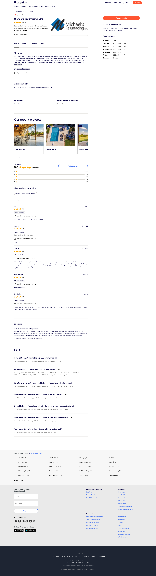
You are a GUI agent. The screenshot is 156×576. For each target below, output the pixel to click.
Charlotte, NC (54, 458)
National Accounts (92, 528)
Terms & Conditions (89, 565)
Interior (16, 7)
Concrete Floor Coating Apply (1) (25, 193)
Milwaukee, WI (23, 466)
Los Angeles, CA (85, 462)
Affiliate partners (123, 537)
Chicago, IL (83, 458)
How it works (122, 517)
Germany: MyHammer (67, 556)
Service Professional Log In (94, 517)
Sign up (26, 511)
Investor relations (123, 528)
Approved (19, 15)
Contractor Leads (92, 525)
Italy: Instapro (78, 556)
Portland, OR (53, 471)
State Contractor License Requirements (26, 329)
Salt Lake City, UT (85, 471)
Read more (18, 64)
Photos (24, 44)
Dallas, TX (112, 458)
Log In (127, 2)
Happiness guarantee (124, 534)
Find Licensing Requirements (69, 335)
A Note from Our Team (125, 506)
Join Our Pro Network (93, 519)
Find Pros (89, 492)
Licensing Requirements (125, 509)
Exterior (23, 7)
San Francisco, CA (55, 475)
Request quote (121, 18)
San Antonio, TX (115, 471)
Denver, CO (22, 462)
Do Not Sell (79, 561)
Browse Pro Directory (93, 495)
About (16, 44)
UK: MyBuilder (102, 556)
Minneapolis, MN (55, 466)
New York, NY (114, 466)
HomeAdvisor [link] (18, 11)
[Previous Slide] (15, 157)
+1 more (24, 30)
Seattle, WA (83, 475)
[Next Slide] (19, 157)
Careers (120, 522)
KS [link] (25, 11)
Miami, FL (112, 462)
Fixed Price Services (92, 498)
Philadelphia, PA (24, 471)
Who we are (121, 519)
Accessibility (87, 561)
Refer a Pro (121, 501)
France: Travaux (55, 556)
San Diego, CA (23, 475)
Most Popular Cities (21, 453)
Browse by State (36, 453)
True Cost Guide (123, 495)
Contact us (121, 531)
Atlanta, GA (22, 458)
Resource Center (123, 498)
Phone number (21, 34)
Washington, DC (115, 475)
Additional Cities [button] (19, 481)
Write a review (73, 166)
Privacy (68, 561)
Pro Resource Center (92, 522)
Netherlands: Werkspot (90, 556)
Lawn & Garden (33, 7)
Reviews (34, 44)
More (41, 7)
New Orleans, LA (85, 466)
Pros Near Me (122, 503)
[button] (29, 139)
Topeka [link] (30, 11)
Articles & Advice (49, 7)
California (72, 561)
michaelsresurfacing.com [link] (112, 30)
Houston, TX (53, 462)
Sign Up (137, 2)
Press (119, 525)
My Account (121, 492)
